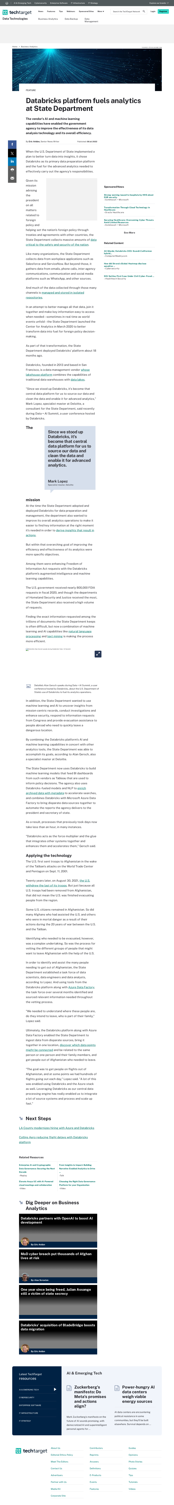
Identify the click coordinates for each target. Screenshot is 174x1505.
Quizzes (133, 1468)
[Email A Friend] (12, 178)
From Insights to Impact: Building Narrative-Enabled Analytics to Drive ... (77, 1168)
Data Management (91, 20)
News (40, 11)
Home (14, 47)
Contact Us (56, 1468)
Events (93, 1482)
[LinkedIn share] (12, 161)
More (100, 11)
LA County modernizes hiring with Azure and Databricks (56, 1128)
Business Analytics (48, 19)
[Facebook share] (12, 144)
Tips (61, 11)
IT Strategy (93, 3)
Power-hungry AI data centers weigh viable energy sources (138, 1394)
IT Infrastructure (78, 3)
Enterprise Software (58, 3)
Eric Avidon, (34, 141)
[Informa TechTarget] (6, 3)
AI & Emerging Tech (22, 3)
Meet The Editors (59, 1461)
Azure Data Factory (81, 987)
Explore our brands (158, 3)
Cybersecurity (40, 3)
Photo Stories (135, 1461)
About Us (55, 1448)
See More (129, 232)
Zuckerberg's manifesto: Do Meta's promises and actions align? (90, 1396)
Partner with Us (59, 1482)
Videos (132, 1489)
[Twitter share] (12, 153)
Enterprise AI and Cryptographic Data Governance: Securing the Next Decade (37, 1168)
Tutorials (133, 1482)
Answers (94, 1461)
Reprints (94, 1455)
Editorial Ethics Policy (62, 1455)
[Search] (144, 11)
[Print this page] (12, 170)
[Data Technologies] (17, 8)
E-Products (95, 1475)
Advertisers (57, 1475)
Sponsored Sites (86, 11)
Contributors (96, 1448)
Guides (132, 1448)
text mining (55, 636)
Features (51, 11)
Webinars (71, 11)
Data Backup (71, 19)
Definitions (95, 1468)
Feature (31, 90)
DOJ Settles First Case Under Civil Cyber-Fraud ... (129, 276)
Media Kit (55, 1489)
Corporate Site (58, 1495)
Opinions (133, 1455)
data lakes (78, 379)
